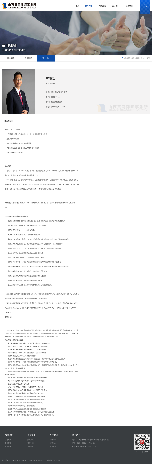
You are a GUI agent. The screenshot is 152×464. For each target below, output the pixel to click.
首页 (77, 5)
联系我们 (129, 5)
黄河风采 (30, 439)
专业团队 (147, 58)
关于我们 (115, 5)
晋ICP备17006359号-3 (36, 460)
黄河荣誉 (53, 446)
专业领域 (28, 58)
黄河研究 (30, 446)
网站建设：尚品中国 (53, 460)
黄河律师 (88, 5)
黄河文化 (102, 5)
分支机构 (53, 443)
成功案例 (10, 58)
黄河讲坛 (30, 443)
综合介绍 (53, 439)
